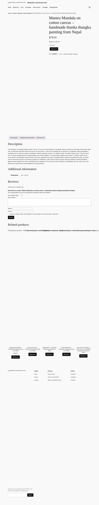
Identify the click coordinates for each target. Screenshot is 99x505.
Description (14, 137)
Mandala (20, 13)
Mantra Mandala (27, 13)
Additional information (27, 137)
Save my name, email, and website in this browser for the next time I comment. (34, 214)
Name (10, 208)
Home (9, 13)
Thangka (14, 13)
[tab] (14, 137)
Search (30, 495)
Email (10, 211)
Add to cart (54, 49)
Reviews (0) (40, 137)
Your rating (12, 195)
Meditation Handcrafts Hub (37, 3)
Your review (12, 197)
